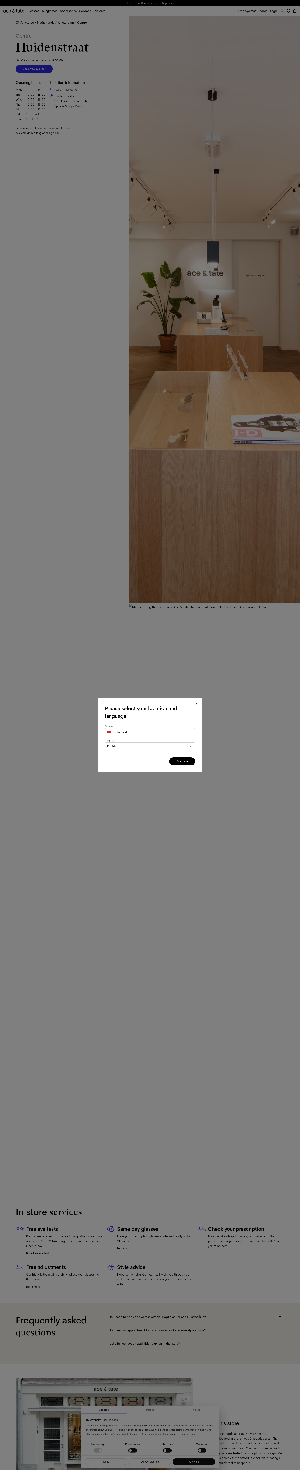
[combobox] (150, 732)
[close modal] (196, 703)
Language (110, 740)
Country (109, 726)
